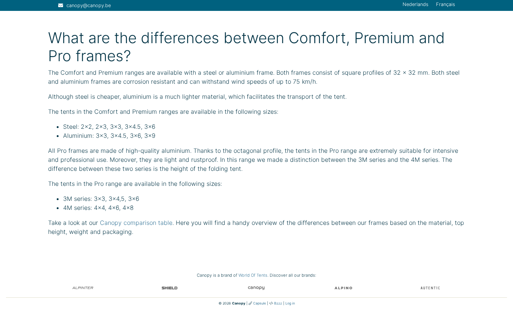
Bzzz (278, 303)
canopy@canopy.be (88, 5)
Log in (290, 303)
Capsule (259, 303)
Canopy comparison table (136, 222)
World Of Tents (252, 275)
